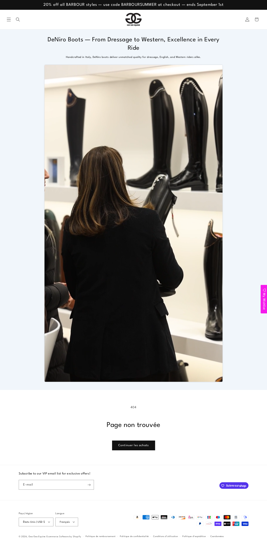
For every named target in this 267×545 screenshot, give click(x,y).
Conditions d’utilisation (165, 536)
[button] (8, 19)
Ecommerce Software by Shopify (63, 537)
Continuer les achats (133, 445)
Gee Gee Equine (37, 537)
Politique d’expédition (194, 536)
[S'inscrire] (89, 485)
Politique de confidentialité (134, 536)
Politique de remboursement (101, 536)
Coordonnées (217, 536)
